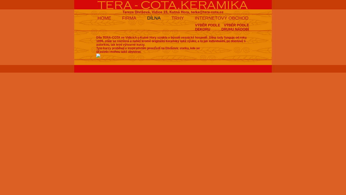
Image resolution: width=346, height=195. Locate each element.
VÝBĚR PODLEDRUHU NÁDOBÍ (235, 27)
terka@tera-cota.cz (207, 12)
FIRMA (129, 18)
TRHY (177, 18)
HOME (104, 18)
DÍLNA (154, 18)
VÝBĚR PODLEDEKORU (207, 27)
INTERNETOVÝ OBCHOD (221, 18)
